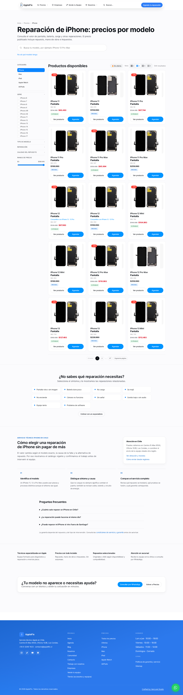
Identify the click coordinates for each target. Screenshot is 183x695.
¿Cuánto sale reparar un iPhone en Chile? (59, 509)
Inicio (19, 23)
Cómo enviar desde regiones (137, 459)
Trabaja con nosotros (75, 664)
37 (110, 358)
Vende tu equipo (74, 672)
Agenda (70, 643)
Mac (20, 74)
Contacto (71, 660)
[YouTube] (32, 653)
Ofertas (104, 643)
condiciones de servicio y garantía (110, 532)
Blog (69, 647)
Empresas (71, 668)
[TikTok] (27, 653)
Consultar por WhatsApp (130, 584)
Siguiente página (120, 358)
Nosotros (71, 651)
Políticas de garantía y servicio (148, 662)
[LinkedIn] (38, 653)
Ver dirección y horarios (135, 456)
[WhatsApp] (176, 688)
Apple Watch (23, 82)
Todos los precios (108, 638)
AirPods (21, 87)
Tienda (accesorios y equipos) (79, 677)
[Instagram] (21, 653)
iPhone (21, 70)
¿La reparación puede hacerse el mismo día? (61, 517)
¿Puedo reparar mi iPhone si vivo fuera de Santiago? (64, 524)
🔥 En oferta (116, 66)
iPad (20, 78)
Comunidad (72, 655)
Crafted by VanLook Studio (153, 689)
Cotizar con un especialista (91, 414)
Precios (26, 23)
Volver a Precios (152, 584)
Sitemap (139, 666)
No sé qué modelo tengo (27, 54)
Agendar (75, 119)
